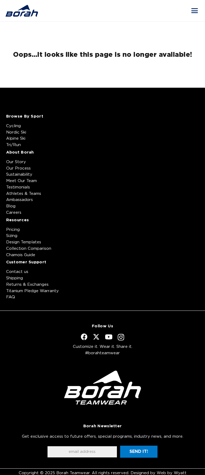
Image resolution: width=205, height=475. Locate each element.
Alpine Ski (15, 138)
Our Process (18, 168)
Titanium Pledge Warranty (32, 291)
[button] (194, 10)
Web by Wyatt (172, 473)
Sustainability (19, 174)
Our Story (16, 162)
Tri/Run (13, 145)
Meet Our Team (21, 181)
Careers (13, 213)
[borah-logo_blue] (22, 10)
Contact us (17, 272)
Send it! (138, 451)
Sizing (11, 236)
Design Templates (23, 242)
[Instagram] (121, 337)
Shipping (14, 278)
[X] (96, 336)
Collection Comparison (28, 249)
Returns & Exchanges (27, 285)
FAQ (10, 297)
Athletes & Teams (23, 194)
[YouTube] (108, 336)
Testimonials (18, 187)
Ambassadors (19, 200)
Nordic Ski (16, 132)
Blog (10, 206)
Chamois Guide (20, 255)
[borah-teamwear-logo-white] (102, 387)
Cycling (13, 126)
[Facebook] (84, 336)
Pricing (13, 230)
